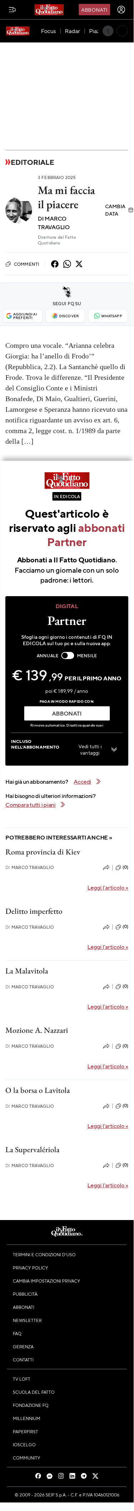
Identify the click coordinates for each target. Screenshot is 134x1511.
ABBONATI (66, 713)
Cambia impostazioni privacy (46, 1281)
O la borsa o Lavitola (37, 1090)
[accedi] (121, 9)
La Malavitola (26, 971)
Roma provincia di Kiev (42, 852)
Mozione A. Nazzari (36, 1030)
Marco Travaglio (29, 867)
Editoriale (32, 162)
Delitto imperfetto (33, 911)
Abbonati (94, 9)
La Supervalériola (32, 1149)
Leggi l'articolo (107, 887)
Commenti (26, 264)
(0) (125, 867)
